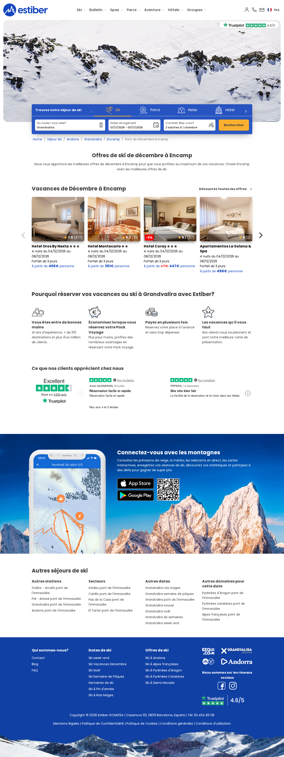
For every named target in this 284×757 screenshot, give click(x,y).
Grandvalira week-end (162, 623)
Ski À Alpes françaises (161, 664)
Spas (114, 9)
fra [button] (276, 10)
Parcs (132, 9)
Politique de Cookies (142, 723)
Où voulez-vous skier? (51, 123)
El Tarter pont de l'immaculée (111, 610)
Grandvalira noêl (157, 611)
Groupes (195, 9)
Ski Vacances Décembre (107, 664)
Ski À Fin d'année (101, 689)
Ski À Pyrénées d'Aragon (163, 670)
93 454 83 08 (204, 715)
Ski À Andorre (155, 658)
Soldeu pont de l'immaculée (109, 588)
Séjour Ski (54, 139)
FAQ (35, 670)
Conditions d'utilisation (213, 723)
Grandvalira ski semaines (164, 617)
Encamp (113, 139)
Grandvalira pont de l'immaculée (56, 604)
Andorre (73, 139)
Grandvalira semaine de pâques (169, 594)
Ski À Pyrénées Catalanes (164, 676)
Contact (38, 658)
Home (37, 139)
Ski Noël (94, 670)
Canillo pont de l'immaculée (109, 594)
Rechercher (234, 125)
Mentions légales (66, 723)
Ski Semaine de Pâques (106, 676)
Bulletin (96, 9)
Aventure (152, 9)
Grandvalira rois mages (162, 588)
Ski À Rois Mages (101, 695)
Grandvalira (93, 139)
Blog (35, 664)
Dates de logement (123, 123)
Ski (79, 9)
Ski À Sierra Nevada (159, 683)
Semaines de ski (101, 683)
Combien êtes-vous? (180, 123)
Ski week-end (99, 658)
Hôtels (173, 9)
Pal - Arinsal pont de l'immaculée (56, 599)
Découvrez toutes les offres (223, 189)
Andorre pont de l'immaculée (53, 610)
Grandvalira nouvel (159, 605)
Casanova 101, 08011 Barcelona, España (155, 715)
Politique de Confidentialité (103, 723)
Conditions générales (176, 723)
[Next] (245, 111)
